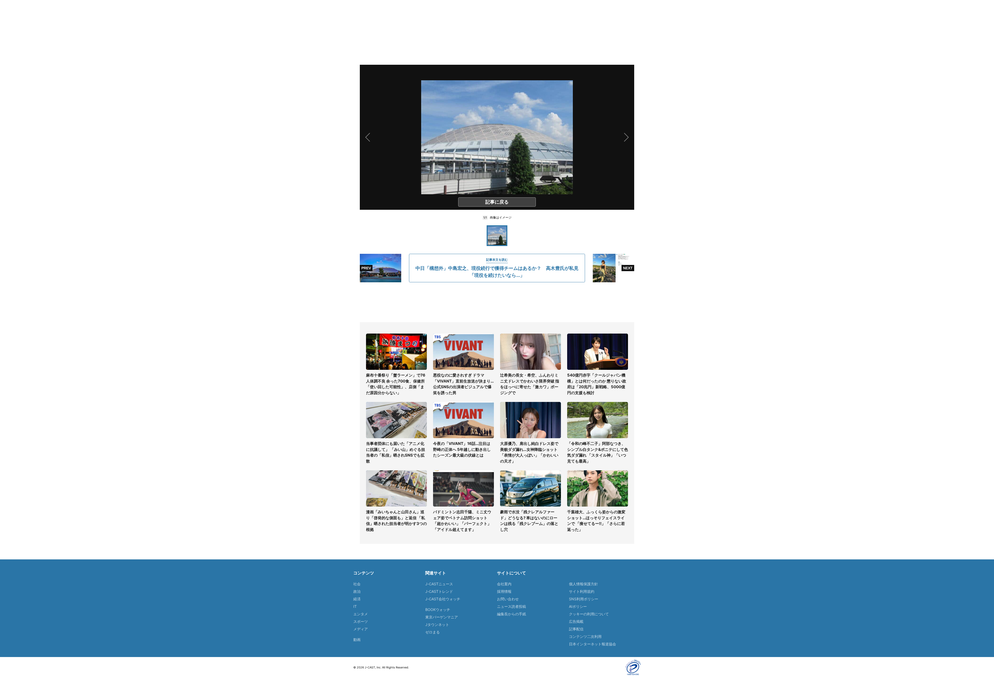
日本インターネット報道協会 (592, 644)
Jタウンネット (437, 624)
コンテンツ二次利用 (585, 636)
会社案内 (504, 584)
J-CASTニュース (439, 584)
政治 (357, 591)
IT (355, 606)
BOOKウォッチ (437, 609)
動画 (357, 639)
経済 (357, 599)
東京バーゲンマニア (441, 617)
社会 (357, 584)
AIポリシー (578, 606)
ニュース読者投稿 (511, 606)
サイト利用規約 (581, 591)
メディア (360, 629)
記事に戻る (497, 202)
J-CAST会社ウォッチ (442, 599)
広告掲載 (576, 621)
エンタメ (360, 614)
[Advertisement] (497, 302)
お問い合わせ (508, 599)
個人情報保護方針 (583, 584)
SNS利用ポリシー (583, 599)
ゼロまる (432, 632)
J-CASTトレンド (439, 591)
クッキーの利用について (589, 614)
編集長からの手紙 (511, 614)
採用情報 (504, 591)
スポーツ (360, 621)
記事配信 (576, 629)
